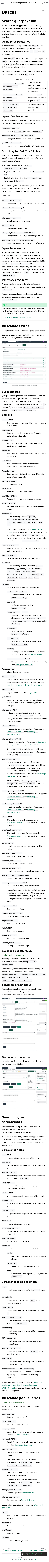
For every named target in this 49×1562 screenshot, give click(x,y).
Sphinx (20, 1559)
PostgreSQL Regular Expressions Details (18, 318)
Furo (36, 1559)
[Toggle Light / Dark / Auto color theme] (43, 2)
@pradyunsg (29, 1559)
